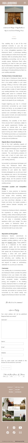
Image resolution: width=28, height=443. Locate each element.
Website (3, 352)
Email (3, 347)
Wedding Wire (12, 242)
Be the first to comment (14, 302)
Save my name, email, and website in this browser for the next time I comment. (14, 361)
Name (3, 341)
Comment (4, 319)
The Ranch (14, 38)
